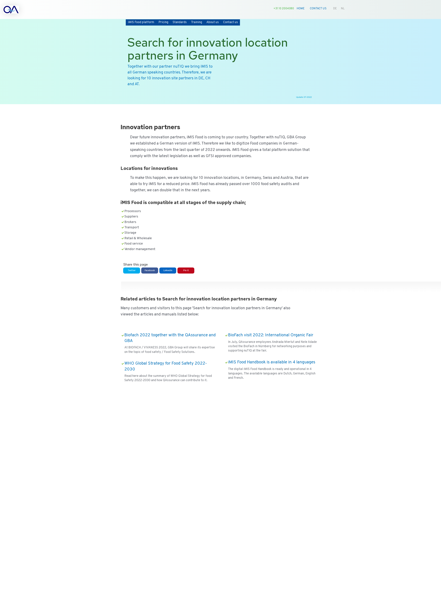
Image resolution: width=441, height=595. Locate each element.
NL (343, 8)
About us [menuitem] (212, 22)
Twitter (132, 270)
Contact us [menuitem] (230, 22)
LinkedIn (167, 270)
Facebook (150, 270)
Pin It (186, 270)
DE (335, 8)
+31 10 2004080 (284, 8)
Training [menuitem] (196, 22)
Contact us (318, 8)
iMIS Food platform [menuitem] (141, 22)
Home (301, 8)
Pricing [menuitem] (163, 22)
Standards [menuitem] (180, 22)
